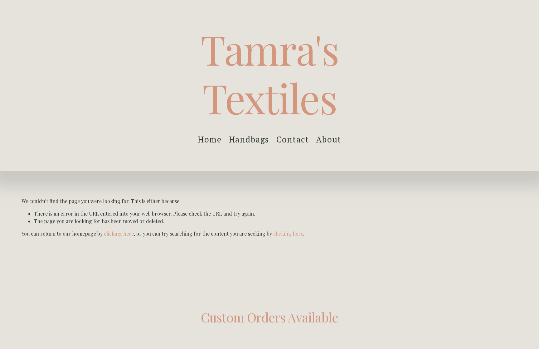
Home (210, 139)
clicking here (119, 233)
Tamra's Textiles (270, 73)
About (328, 139)
